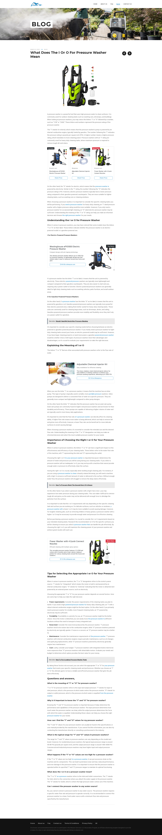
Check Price (58, 178)
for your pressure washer (74, 458)
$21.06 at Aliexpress (95, 378)
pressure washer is (102, 186)
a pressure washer (68, 301)
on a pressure (62, 776)
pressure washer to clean (67, 473)
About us (41, 823)
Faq (49, 823)
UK (96, 823)
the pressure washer (98, 636)
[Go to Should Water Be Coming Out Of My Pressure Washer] (130, 53)
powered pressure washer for (76, 605)
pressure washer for (54, 716)
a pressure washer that (81, 524)
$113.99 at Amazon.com (67, 559)
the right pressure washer (71, 215)
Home (32, 823)
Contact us (57, 823)
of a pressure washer (82, 417)
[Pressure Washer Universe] (36, 4)
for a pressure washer (79, 759)
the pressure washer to (96, 619)
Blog (46, 49)
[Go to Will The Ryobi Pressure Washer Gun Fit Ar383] (124, 53)
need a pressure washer (73, 204)
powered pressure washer (104, 335)
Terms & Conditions (72, 823)
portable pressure (95, 394)
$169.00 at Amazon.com (67, 264)
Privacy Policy (87, 823)
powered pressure (72, 281)
